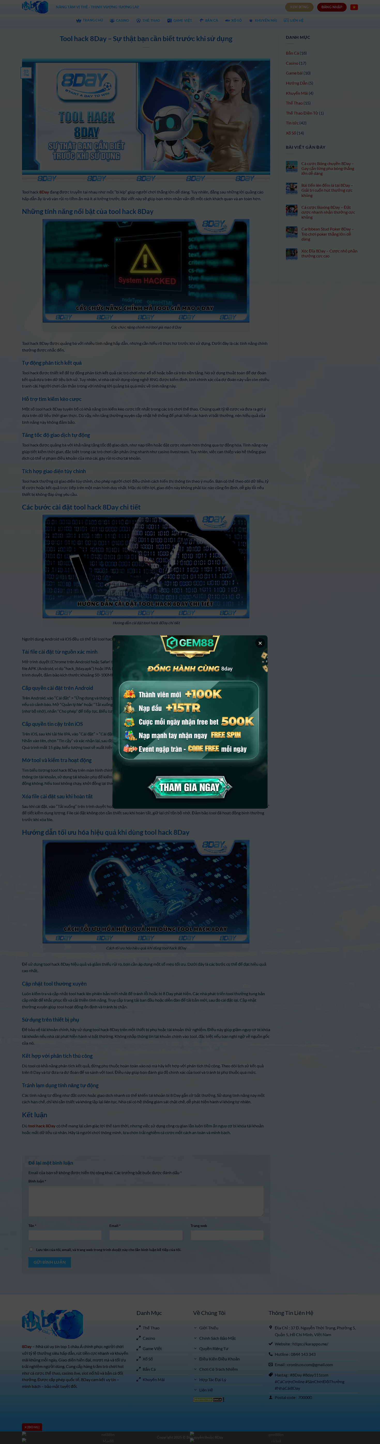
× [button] (260, 643)
